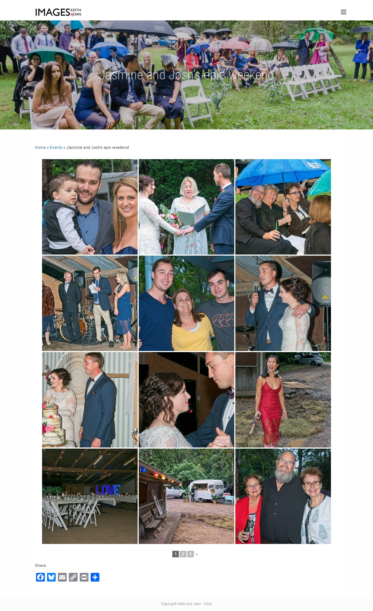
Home (40, 147)
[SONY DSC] (90, 207)
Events (56, 147)
